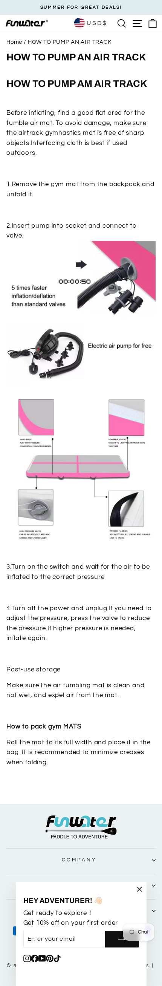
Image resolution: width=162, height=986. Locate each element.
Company (79, 860)
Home (14, 42)
